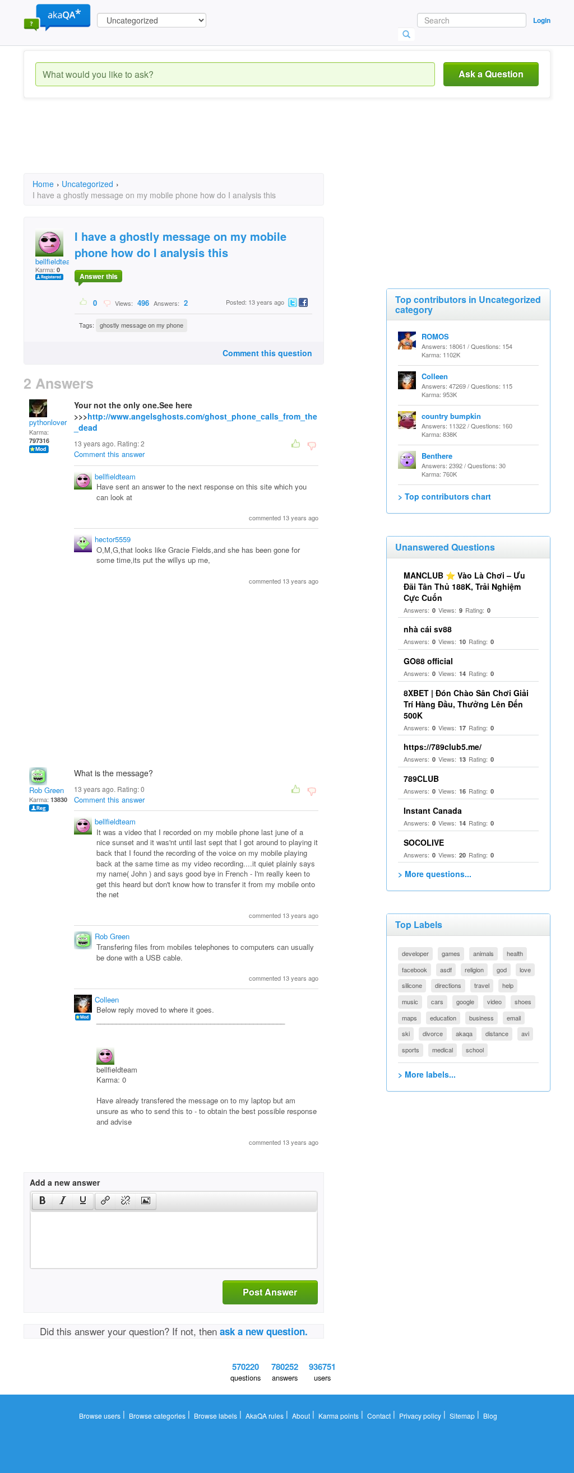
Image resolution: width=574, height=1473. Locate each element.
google (465, 1001)
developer (415, 953)
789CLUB (421, 778)
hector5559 (113, 539)
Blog (490, 1415)
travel (481, 985)
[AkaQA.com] (57, 17)
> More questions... (434, 873)
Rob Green (46, 790)
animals (483, 953)
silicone (412, 985)
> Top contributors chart (444, 496)
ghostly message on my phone (141, 324)
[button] (42, 1201)
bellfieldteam (55, 261)
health (515, 953)
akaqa (464, 1033)
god (502, 969)
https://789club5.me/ (443, 746)
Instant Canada (433, 810)
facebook (414, 969)
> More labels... (427, 1074)
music (410, 1001)
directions (448, 985)
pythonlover (48, 422)
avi (525, 1033)
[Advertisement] (228, 145)
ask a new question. (264, 1331)
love (525, 969)
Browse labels (215, 1415)
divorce (433, 1033)
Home (43, 183)
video (494, 1001)
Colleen (107, 999)
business (481, 1017)
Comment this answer (109, 454)
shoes (523, 1001)
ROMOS (435, 336)
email (514, 1017)
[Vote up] (84, 302)
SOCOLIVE (424, 842)
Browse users (100, 1415)
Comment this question (267, 352)
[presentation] (43, 1201)
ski (406, 1033)
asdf (446, 969)
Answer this (99, 276)
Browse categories (157, 1415)
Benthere (437, 455)
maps (409, 1017)
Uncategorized (87, 183)
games (451, 953)
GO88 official (428, 660)
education (443, 1017)
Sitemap (462, 1415)
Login (541, 20)
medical (442, 1049)
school (475, 1049)
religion (474, 969)
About (301, 1415)
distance (496, 1033)
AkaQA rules (265, 1415)
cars (437, 1001)
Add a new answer (65, 1182)
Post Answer (270, 1291)
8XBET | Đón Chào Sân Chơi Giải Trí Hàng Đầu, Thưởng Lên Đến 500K (466, 704)
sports (410, 1049)
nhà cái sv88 (428, 629)
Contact (379, 1415)
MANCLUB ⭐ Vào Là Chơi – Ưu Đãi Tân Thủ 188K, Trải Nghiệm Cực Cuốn (464, 586)
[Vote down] (107, 302)
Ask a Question (491, 73)
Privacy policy (420, 1415)
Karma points (338, 1415)
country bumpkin (451, 416)
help (507, 985)
